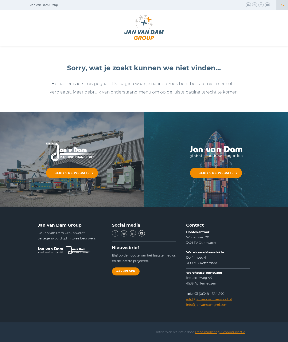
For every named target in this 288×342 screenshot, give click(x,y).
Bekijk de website (72, 173)
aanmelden (125, 271)
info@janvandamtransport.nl (209, 299)
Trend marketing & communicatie (220, 332)
